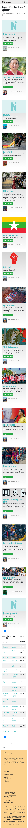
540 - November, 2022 (12, 244)
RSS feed (7, 781)
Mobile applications (9, 778)
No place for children (9, 466)
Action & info (7, 267)
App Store (10, 796)
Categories (7, 743)
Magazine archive (9, 774)
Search (6, 776)
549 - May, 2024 (11, 162)
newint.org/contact (9, 802)
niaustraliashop (12, 795)
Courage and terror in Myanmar (13, 543)
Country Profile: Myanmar (11, 235)
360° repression (8, 191)
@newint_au (11, 790)
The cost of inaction (9, 424)
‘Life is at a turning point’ (11, 347)
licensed (8, 819)
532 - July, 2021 (11, 277)
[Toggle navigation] (24, 2)
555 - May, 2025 (11, 47)
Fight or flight (7, 152)
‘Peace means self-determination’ (13, 77)
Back (4, 747)
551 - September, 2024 (12, 91)
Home (3, 743)
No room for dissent (9, 577)
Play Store (11, 797)
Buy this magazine (8, 43)
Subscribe (7, 773)
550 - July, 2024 (11, 125)
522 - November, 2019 (12, 591)
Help (6, 780)
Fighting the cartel (9, 305)
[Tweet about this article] (16, 47)
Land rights (14, 669)
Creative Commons (17, 819)
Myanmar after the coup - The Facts (12, 500)
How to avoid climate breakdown (15, 731)
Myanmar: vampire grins (10, 613)
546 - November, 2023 (12, 207)
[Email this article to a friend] (14, 47)
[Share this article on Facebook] (18, 47)
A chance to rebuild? (9, 386)
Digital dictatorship (9, 34)
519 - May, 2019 (11, 623)
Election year (15, 650)
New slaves (6, 115)
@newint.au (12, 792)
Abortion (14, 657)
